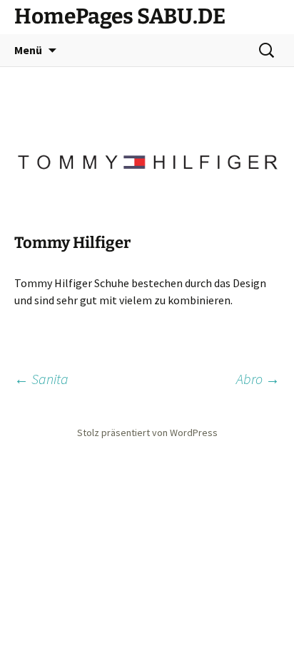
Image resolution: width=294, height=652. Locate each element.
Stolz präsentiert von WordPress (147, 432)
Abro (258, 379)
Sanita (41, 379)
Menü (28, 50)
